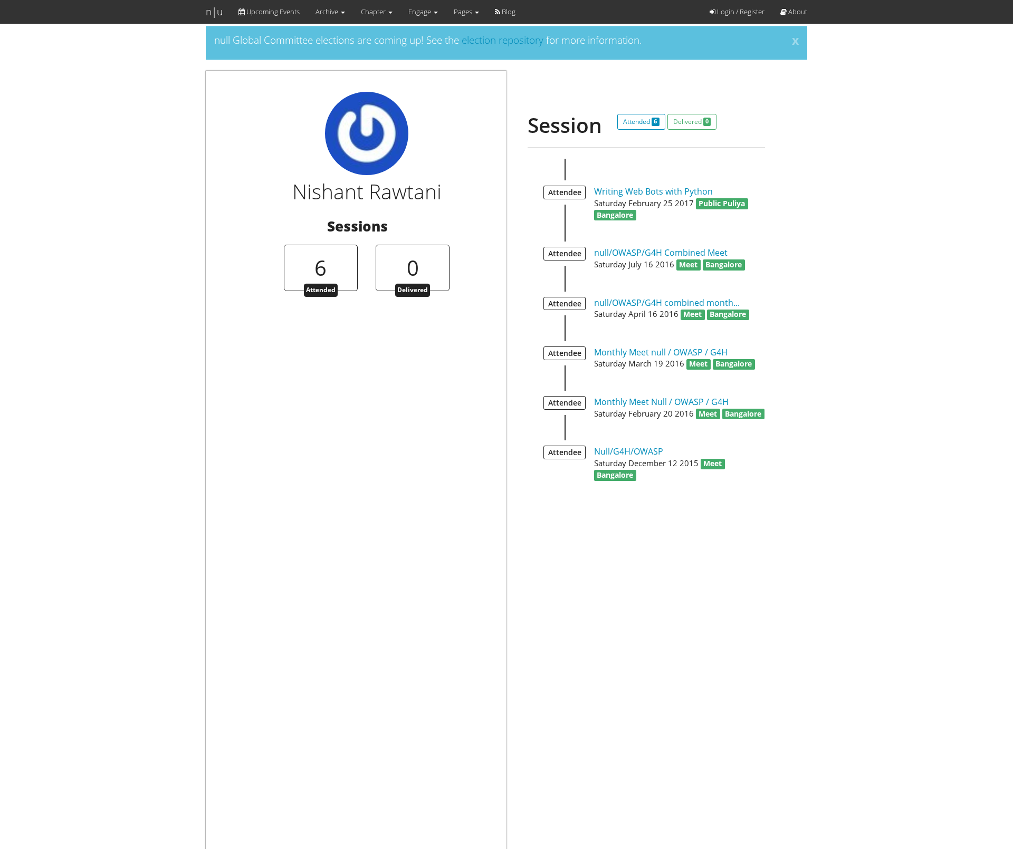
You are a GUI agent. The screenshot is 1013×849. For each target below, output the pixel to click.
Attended (640, 121)
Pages (464, 11)
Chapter (374, 11)
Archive (328, 11)
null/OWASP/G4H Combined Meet (661, 252)
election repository (502, 40)
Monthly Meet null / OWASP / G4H (661, 352)
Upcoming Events (272, 11)
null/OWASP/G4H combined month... (667, 302)
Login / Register (739, 11)
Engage (420, 11)
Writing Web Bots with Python (653, 191)
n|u (214, 11)
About (797, 11)
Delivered (691, 121)
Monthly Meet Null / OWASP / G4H (661, 402)
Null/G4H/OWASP (628, 451)
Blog (507, 11)
